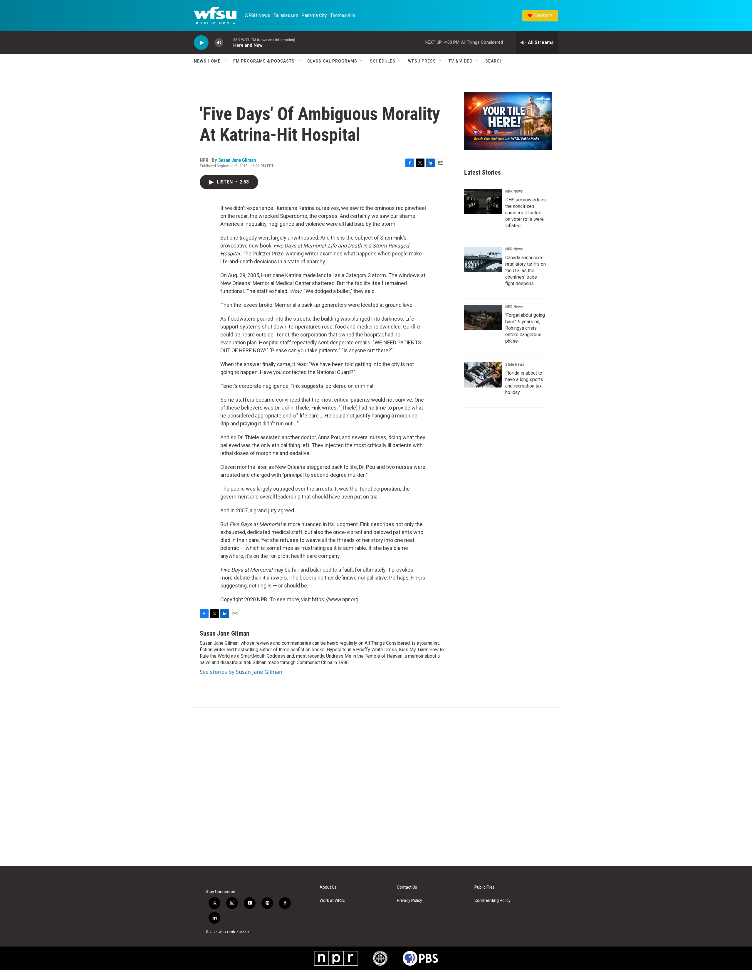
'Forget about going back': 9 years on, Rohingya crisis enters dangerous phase (525, 328)
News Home (207, 61)
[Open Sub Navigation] (225, 61)
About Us (328, 887)
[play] (201, 42)
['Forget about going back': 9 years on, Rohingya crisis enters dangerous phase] (483, 317)
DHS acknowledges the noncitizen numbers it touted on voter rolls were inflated (525, 212)
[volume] (219, 42)
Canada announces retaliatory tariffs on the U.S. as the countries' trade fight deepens (525, 270)
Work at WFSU (332, 900)
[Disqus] (376, 786)
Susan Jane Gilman (237, 160)
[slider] (228, 42)
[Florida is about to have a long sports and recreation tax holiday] (483, 375)
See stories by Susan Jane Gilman (241, 671)
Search (494, 61)
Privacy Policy (409, 900)
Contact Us (407, 887)
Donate (543, 15)
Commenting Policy (492, 900)
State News (514, 364)
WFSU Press (422, 61)
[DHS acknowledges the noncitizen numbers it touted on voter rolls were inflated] (483, 201)
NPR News (514, 191)
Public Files (484, 887)
